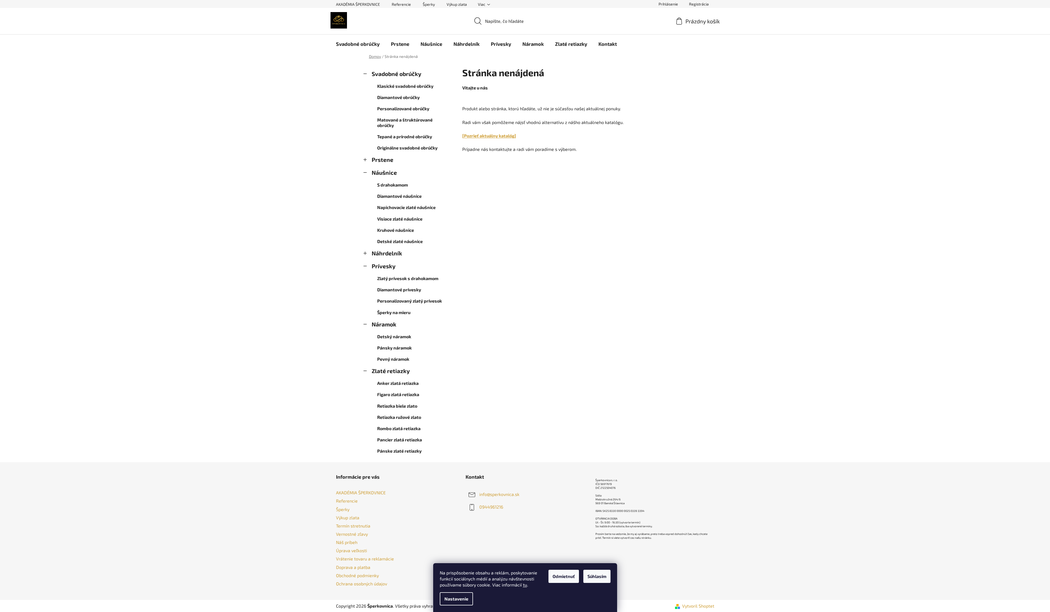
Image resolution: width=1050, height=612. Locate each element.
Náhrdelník (387, 253)
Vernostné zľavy (352, 534)
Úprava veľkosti (351, 550)
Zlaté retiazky (391, 370)
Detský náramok (394, 336)
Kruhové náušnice (395, 230)
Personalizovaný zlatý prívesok (409, 300)
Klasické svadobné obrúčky (405, 86)
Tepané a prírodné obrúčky (404, 136)
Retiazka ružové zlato (399, 417)
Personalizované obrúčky (403, 108)
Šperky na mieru (393, 312)
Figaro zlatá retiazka (398, 394)
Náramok (384, 324)
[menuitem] (358, 44)
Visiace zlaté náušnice (399, 218)
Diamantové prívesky (399, 289)
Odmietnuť (564, 576)
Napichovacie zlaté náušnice (406, 207)
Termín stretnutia (353, 525)
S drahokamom (392, 184)
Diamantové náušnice (399, 196)
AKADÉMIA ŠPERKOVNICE (358, 4)
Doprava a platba (353, 567)
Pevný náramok (393, 359)
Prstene (382, 159)
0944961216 (491, 506)
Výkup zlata (457, 4)
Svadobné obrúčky (396, 73)
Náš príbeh (346, 542)
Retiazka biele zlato (397, 405)
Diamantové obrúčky (398, 97)
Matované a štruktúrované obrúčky (405, 122)
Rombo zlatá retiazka (399, 428)
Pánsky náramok (394, 347)
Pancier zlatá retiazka (399, 439)
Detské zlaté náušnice (400, 241)
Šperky (429, 4)
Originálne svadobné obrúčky (407, 147)
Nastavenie (456, 598)
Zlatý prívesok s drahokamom (407, 278)
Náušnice (384, 172)
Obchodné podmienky (357, 575)
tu (525, 584)
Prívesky (384, 266)
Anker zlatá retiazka (398, 383)
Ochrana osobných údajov (361, 583)
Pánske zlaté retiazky (399, 450)
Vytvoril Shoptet (698, 605)
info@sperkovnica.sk (499, 494)
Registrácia (699, 4)
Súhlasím (596, 576)
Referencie (401, 4)
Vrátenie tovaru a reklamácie (365, 558)
